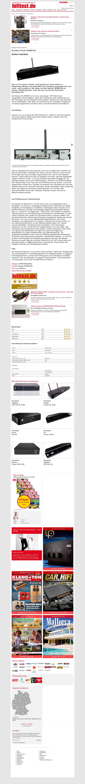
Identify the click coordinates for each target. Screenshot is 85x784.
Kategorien (38, 9)
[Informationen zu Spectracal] (22, 671)
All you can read (61, 9)
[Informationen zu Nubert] (60, 667)
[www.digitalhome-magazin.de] (15, 684)
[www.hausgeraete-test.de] (21, 684)
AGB (41, 754)
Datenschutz (43, 755)
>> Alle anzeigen (35, 27)
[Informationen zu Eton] (60, 664)
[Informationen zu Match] (41, 667)
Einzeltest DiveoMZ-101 (15, 433)
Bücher (19, 752)
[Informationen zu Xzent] (41, 671)
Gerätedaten (20, 757)
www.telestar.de (48, 352)
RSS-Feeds (20, 761)
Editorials (19, 764)
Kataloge (19, 760)
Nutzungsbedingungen (46, 760)
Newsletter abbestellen (19, 742)
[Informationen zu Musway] (53, 667)
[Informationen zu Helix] (22, 667)
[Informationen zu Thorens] (28, 671)
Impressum (43, 751)
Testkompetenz (21, 754)
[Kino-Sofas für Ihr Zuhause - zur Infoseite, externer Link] (21, 36)
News (13, 9)
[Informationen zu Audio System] (22, 664)
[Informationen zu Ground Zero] (15, 667)
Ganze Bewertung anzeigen (21, 271)
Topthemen (20, 763)
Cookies (42, 757)
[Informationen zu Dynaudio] (41, 664)
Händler (44, 9)
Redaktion (19, 755)
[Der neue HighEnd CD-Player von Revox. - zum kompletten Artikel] (21, 311)
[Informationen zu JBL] (34, 667)
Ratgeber (50, 9)
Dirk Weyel (23, 519)
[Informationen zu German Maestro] (66, 664)
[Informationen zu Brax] (34, 664)
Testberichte (19, 9)
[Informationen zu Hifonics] (28, 667)
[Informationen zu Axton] (28, 664)
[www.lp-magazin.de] (34, 684)
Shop (54, 9)
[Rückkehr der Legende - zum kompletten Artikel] (21, 22)
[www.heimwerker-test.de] (28, 684)
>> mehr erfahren (17, 509)
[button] (72, 145)
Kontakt (42, 758)
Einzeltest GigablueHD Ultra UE (48, 462)
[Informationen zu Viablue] (34, 671)
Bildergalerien (20, 758)
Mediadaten (43, 752)
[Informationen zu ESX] (53, 664)
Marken (32, 9)
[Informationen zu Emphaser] (47, 664)
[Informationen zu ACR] (15, 664)
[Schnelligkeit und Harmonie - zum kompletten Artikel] (21, 297)
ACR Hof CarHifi (27, 726)
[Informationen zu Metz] (47, 667)
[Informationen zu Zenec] (47, 671)
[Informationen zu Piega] (66, 667)
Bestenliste (26, 9)
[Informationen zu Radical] (15, 671)
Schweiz (16, 717)
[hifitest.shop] (39, 684)
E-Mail (22, 521)
